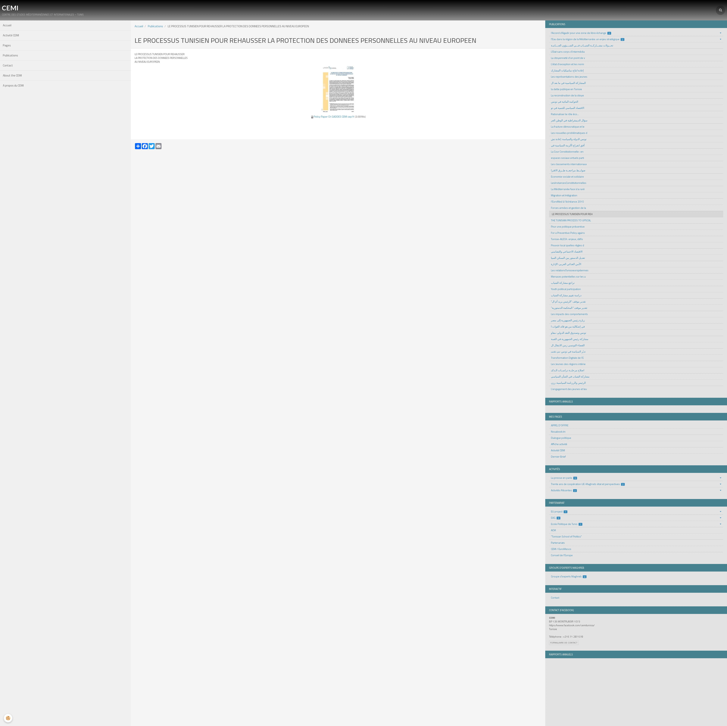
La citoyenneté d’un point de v (568, 58)
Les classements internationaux (569, 164)
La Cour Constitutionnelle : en (567, 152)
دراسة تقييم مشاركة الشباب (566, 295)
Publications (10, 55)
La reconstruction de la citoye (567, 95)
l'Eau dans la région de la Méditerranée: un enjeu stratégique (587, 39)
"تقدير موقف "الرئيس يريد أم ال (568, 301)
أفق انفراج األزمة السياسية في (568, 145)
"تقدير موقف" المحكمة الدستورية (569, 308)
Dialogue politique (561, 438)
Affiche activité (559, 444)
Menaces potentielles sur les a (568, 276)
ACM (553, 530)
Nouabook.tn (558, 432)
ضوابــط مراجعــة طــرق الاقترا (568, 170)
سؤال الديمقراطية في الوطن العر (569, 120)
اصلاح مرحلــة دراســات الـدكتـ (567, 370)
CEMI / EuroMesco (561, 549)
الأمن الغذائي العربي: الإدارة (566, 264)
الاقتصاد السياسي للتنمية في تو (567, 108)
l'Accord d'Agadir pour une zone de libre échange (580, 33)
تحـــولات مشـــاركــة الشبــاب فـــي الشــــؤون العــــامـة (582, 45)
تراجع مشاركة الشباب (563, 283)
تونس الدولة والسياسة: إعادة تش (569, 139)
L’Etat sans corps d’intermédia (568, 52)
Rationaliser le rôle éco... (565, 114)
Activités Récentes (563, 490)
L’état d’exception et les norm (567, 64)
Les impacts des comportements (569, 314)
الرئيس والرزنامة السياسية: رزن (568, 383)
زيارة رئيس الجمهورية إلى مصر (568, 320)
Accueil (7, 25)
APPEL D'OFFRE (559, 425)
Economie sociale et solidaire (567, 177)
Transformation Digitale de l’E (567, 358)
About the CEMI (12, 75)
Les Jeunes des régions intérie (568, 364)
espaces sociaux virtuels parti (567, 158)
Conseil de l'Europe (562, 555)
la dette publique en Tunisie (566, 89)
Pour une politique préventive (568, 226)
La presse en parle (563, 478)
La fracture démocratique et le (567, 127)
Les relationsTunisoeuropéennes (569, 270)
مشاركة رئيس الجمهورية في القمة (569, 339)
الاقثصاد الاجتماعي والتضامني (567, 251)
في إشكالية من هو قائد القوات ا (568, 326)
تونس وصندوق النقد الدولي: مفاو (568, 333)
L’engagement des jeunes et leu (569, 389)
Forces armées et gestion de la (568, 208)
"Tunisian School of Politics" (566, 536)
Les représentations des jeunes (569, 77)
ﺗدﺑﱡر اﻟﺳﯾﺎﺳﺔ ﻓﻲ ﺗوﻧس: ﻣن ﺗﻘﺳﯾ (568, 351)
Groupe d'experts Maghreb (568, 576)
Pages (7, 45)
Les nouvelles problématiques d (569, 133)
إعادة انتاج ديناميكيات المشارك (567, 70)
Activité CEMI (11, 35)
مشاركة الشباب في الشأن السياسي (570, 376)
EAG (555, 518)
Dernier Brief (558, 457)
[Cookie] (8, 718)
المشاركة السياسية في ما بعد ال (568, 83)
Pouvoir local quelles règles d (567, 245)
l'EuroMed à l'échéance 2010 (567, 202)
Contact (8, 65)
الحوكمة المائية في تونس (564, 102)
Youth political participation (566, 289)
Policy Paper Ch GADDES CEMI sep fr (334, 117)
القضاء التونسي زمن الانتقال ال (568, 345)
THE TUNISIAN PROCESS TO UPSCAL (571, 220)
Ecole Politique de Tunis (566, 524)
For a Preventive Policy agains (568, 233)
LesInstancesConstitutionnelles (568, 183)
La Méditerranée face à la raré (568, 189)
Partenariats (558, 543)
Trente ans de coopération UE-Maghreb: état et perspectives (587, 484)
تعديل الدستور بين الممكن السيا (568, 258)
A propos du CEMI (13, 85)
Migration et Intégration (564, 195)
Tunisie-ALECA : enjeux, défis (567, 239)
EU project (558, 511)
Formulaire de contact (563, 642)
